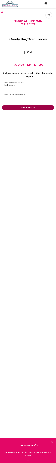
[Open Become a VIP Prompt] (28, 460)
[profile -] (46, 3)
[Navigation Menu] (52, 4)
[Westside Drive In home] (13, 4)
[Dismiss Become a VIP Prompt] (52, 442)
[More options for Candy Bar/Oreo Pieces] (49, 15)
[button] (3, 12)
